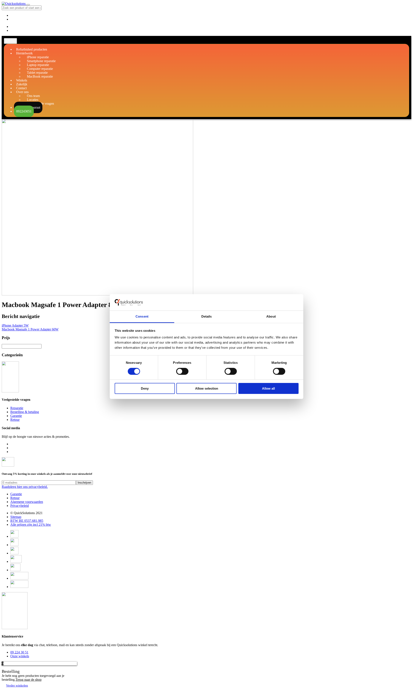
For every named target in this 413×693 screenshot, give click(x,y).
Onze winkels (19, 656)
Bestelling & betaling (24, 412)
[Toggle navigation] (28, 4)
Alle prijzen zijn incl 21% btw (30, 524)
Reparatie (16, 408)
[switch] (182, 371)
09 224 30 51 (19, 652)
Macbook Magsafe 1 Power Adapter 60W (30, 329)
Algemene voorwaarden (26, 502)
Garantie (16, 416)
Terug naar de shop (28, 679)
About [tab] (271, 316)
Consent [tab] (142, 316)
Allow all (268, 388)
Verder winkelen (17, 685)
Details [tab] (206, 316)
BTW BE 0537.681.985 (26, 520)
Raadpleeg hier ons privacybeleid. (25, 487)
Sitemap (15, 517)
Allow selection (206, 388)
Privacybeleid (19, 505)
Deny (145, 388)
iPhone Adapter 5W (15, 325)
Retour (15, 419)
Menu (10, 41)
